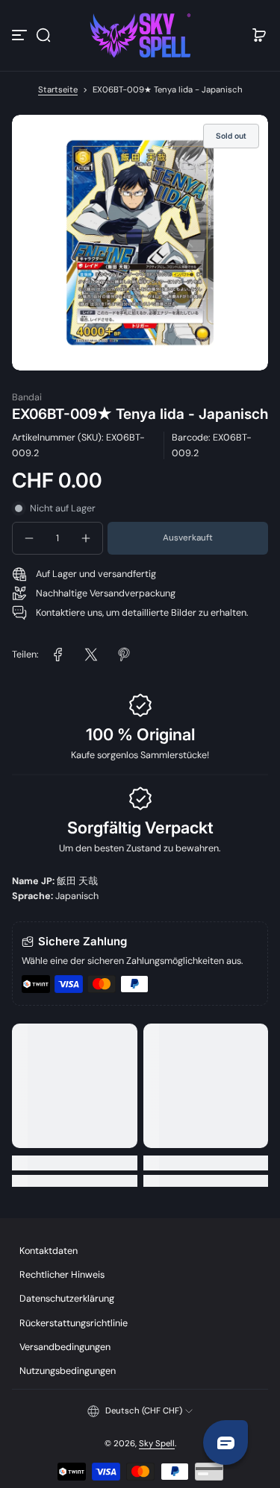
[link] (58, 654)
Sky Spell (157, 1443)
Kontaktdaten (48, 1251)
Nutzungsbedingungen (67, 1371)
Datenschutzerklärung (66, 1299)
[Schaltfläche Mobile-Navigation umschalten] (21, 35)
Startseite (58, 89)
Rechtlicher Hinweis (62, 1275)
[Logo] (140, 35)
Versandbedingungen (65, 1347)
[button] (43, 35)
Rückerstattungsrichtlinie (73, 1323)
